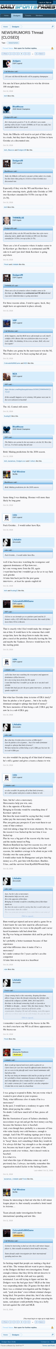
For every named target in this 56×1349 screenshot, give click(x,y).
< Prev (4, 54)
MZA (26, 363)
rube (15, 515)
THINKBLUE (18, 218)
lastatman (11, 461)
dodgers (17, 61)
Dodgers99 (22, 150)
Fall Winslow (19, 472)
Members (39, 15)
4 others (32, 461)
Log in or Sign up (45, 2)
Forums (28, 15)
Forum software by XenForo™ (12, 1346)
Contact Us (45, 1342)
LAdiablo (15, 264)
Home (6, 15)
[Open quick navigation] (52, 27)
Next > (41, 54)
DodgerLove (21, 461)
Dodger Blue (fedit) (9, 1342)
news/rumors (14, 43)
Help (52, 1342)
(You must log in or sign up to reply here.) (38, 1319)
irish (5, 96)
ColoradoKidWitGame (12, 363)
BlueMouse (18, 106)
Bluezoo (11, 150)
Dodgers (16, 16)
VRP (15, 320)
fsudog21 (7, 416)
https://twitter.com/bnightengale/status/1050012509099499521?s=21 (28, 390)
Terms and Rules (48, 1346)
